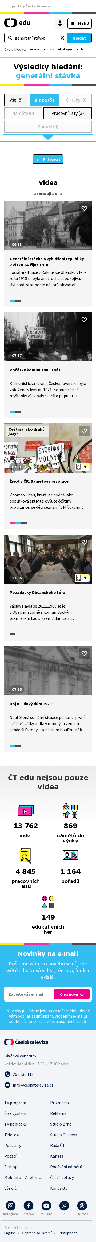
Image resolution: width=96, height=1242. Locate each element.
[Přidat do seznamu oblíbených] (84, 208)
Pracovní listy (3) (67, 113)
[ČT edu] (17, 25)
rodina (49, 49)
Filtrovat (51, 159)
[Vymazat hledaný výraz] (62, 38)
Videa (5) (44, 100)
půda (80, 49)
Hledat (79, 38)
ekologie (65, 49)
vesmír (34, 49)
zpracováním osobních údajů (60, 1021)
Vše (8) (16, 100)
